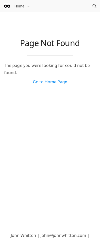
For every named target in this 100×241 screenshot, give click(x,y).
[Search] (94, 6)
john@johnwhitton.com (63, 235)
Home (19, 6)
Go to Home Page (50, 82)
